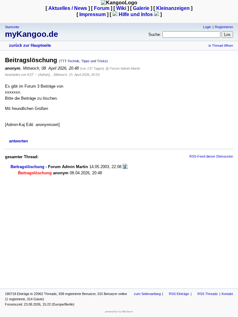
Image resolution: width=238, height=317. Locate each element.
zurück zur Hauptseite (30, 45)
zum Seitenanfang (147, 294)
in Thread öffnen (221, 45)
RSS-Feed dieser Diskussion (211, 156)
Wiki (121, 8)
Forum (101, 8)
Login (207, 27)
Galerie (141, 8)
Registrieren (224, 27)
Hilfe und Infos (135, 14)
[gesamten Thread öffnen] (125, 166)
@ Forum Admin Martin (122, 68)
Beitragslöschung (27, 166)
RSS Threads (207, 294)
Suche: (154, 34)
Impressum (92, 14)
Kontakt (227, 294)
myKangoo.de (31, 34)
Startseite (12, 27)
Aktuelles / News (67, 8)
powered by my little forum (119, 311)
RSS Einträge (179, 294)
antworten (18, 141)
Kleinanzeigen (173, 8)
